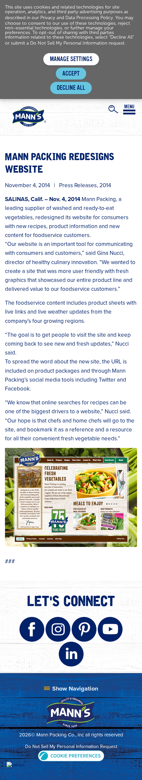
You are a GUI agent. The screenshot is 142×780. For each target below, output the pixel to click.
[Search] (113, 109)
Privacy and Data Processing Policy (76, 17)
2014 (105, 185)
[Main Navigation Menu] (129, 110)
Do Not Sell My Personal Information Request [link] (71, 746)
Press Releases (78, 185)
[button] (71, 755)
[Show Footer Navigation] (71, 688)
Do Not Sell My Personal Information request (77, 43)
